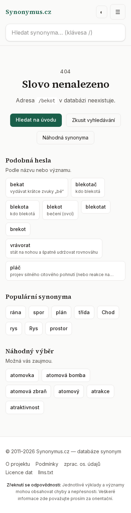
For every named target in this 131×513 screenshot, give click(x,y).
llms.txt (45, 472)
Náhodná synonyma (65, 137)
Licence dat (19, 472)
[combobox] (65, 32)
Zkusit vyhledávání (93, 120)
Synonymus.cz (28, 11)
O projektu (18, 464)
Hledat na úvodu (36, 120)
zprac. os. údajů (82, 464)
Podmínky (47, 464)
